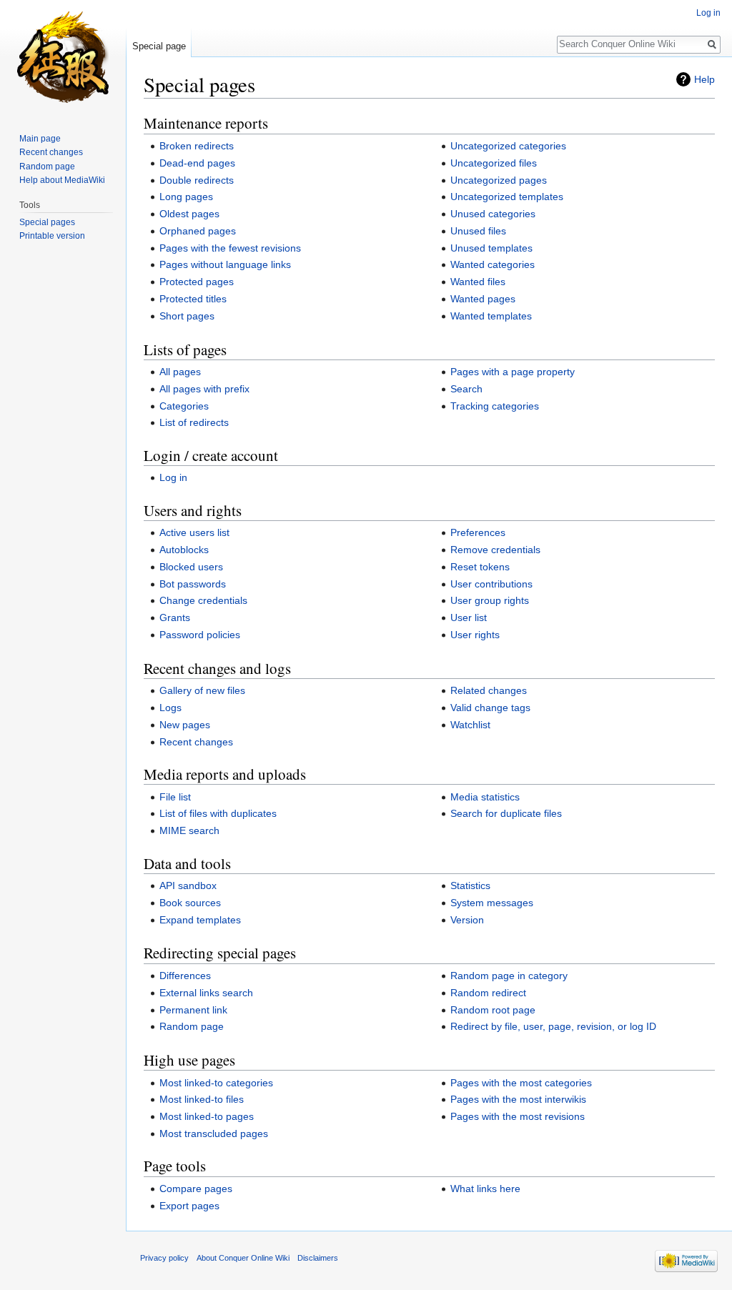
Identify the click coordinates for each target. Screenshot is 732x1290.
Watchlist (470, 724)
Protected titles (193, 298)
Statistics (470, 885)
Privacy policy (164, 1258)
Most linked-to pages (206, 1116)
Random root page (492, 1010)
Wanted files (477, 281)
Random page (191, 1026)
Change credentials (203, 600)
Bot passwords (192, 584)
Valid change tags (490, 707)
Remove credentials (495, 549)
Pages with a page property (512, 371)
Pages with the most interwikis (518, 1099)
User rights (475, 634)
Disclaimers (317, 1258)
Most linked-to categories (216, 1082)
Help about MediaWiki (62, 180)
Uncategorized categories (508, 146)
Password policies (199, 634)
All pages (180, 371)
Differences (185, 975)
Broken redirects (196, 146)
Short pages (186, 316)
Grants (174, 617)
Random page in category (509, 975)
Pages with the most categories (521, 1082)
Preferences (477, 532)
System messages (491, 902)
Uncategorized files (493, 163)
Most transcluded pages (213, 1133)
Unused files (478, 231)
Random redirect (488, 992)
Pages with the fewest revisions (230, 248)
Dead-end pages (197, 163)
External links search (206, 992)
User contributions (491, 584)
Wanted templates (491, 316)
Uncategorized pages (498, 180)
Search (466, 389)
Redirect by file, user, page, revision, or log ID (553, 1026)
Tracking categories (494, 406)
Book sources (190, 902)
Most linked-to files (201, 1099)
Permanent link (193, 1010)
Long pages (186, 196)
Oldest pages (189, 213)
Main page (40, 139)
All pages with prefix (204, 389)
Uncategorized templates (506, 196)
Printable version (52, 236)
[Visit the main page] (63, 57)
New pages (184, 724)
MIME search (189, 830)
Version (467, 920)
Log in (173, 477)
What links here (485, 1188)
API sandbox (188, 885)
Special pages (47, 222)
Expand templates (200, 920)
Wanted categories (492, 264)
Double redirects (196, 180)
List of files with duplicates (218, 813)
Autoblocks (184, 549)
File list (175, 797)
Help (704, 79)
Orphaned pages (197, 231)
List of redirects (194, 422)
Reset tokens (480, 566)
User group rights (489, 600)
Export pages (189, 1205)
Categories (184, 406)
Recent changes (196, 742)
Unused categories (492, 213)
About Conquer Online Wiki (243, 1258)
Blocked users (191, 566)
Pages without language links (225, 264)
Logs (170, 707)
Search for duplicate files (506, 813)
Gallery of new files (202, 690)
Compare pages (195, 1188)
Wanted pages (482, 298)
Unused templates (491, 248)
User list (468, 617)
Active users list (194, 532)
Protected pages (196, 281)
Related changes (488, 690)
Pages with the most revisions (517, 1116)
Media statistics (485, 797)
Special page (159, 46)
